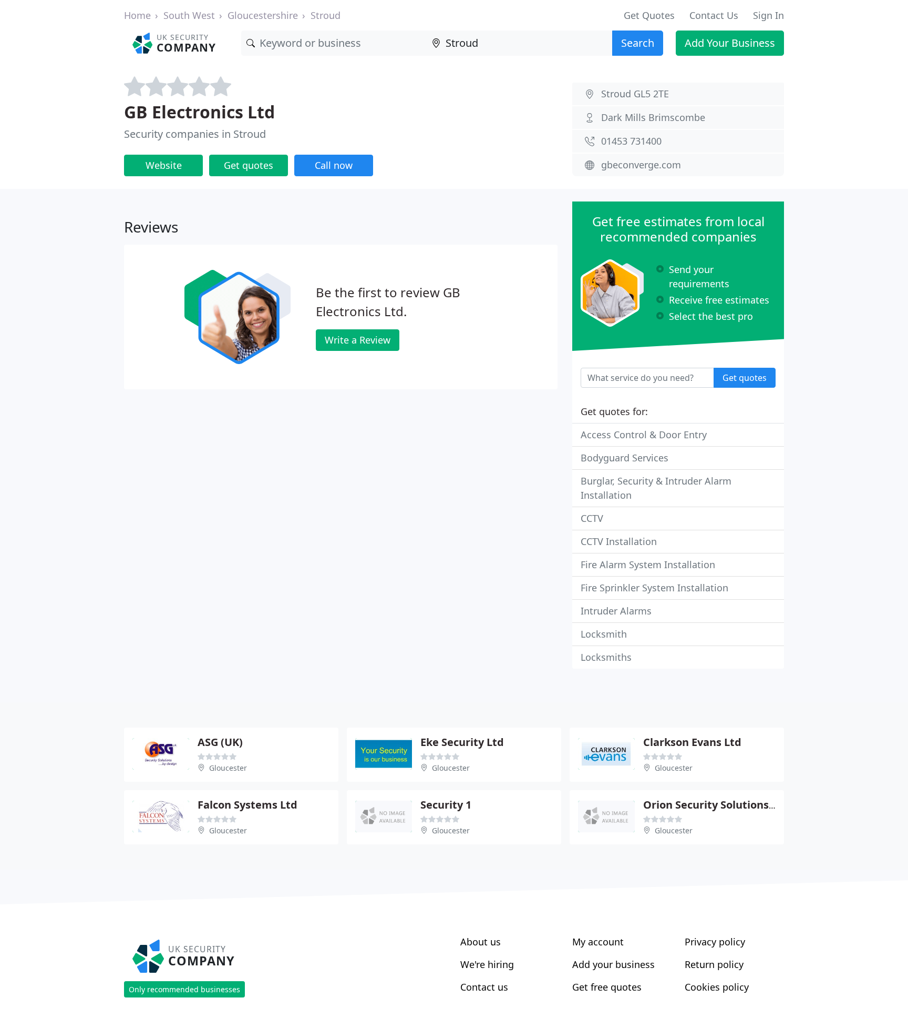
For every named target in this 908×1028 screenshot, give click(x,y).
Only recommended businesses (184, 989)
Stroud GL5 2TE (635, 93)
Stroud (325, 15)
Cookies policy (717, 987)
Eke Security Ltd (462, 742)
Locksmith (604, 634)
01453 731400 (631, 141)
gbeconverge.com (641, 164)
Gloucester (228, 768)
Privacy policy (715, 941)
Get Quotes (649, 15)
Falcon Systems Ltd (247, 805)
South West (189, 15)
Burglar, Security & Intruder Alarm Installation (656, 488)
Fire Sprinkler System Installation (654, 587)
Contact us (484, 987)
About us (480, 941)
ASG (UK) (220, 742)
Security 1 (445, 805)
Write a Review (357, 340)
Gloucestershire (263, 15)
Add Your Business (730, 43)
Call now (334, 165)
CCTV (592, 518)
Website (164, 165)
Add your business (613, 964)
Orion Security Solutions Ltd (716, 805)
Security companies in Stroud (195, 134)
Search (637, 43)
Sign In (768, 15)
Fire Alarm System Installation (648, 564)
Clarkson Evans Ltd (692, 742)
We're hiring (487, 964)
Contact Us (713, 15)
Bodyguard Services (624, 457)
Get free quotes (607, 987)
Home (137, 15)
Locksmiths (606, 657)
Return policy (714, 964)
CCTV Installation (619, 541)
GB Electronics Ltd (199, 111)
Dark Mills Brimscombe (653, 117)
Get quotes (248, 165)
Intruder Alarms (616, 610)
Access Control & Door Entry (644, 434)
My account (598, 941)
